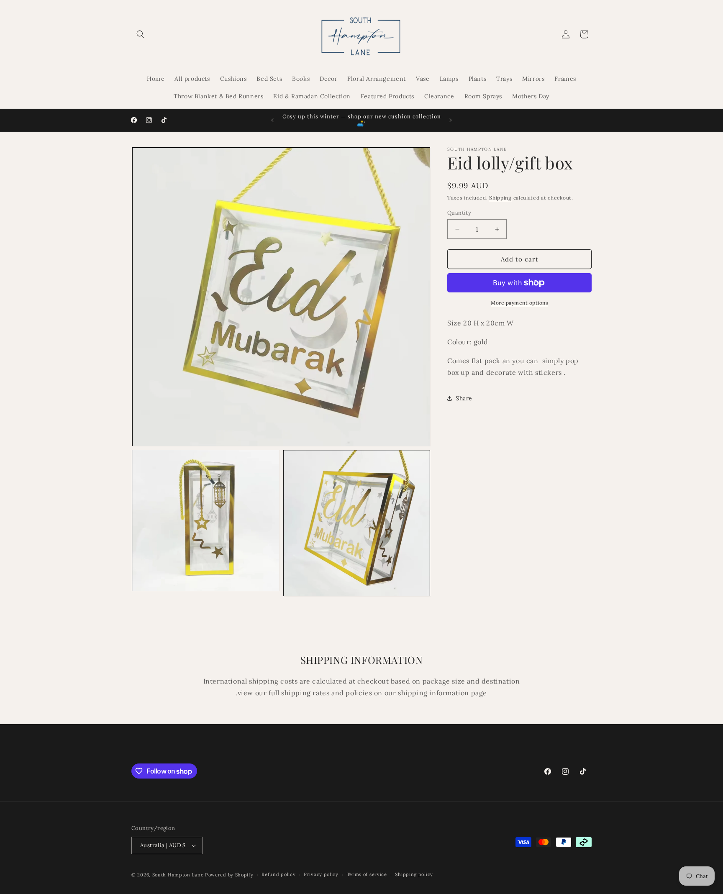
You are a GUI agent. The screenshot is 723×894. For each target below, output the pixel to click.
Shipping (500, 198)
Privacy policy (321, 874)
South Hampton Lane (178, 875)
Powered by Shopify (229, 875)
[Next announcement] (450, 120)
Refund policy (278, 874)
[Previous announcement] (272, 120)
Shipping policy (414, 874)
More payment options (519, 303)
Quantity (459, 212)
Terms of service (367, 874)
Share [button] (464, 398)
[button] (140, 34)
